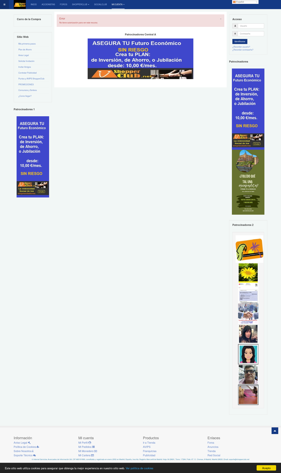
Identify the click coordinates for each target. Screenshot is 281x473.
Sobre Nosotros (23, 451)
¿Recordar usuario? (241, 46)
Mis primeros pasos (27, 43)
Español (240, 2)
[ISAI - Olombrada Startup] (248, 108)
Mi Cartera (84, 455)
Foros (63, 4)
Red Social (213, 455)
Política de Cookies (25, 447)
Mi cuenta (117, 4)
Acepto (266, 468)
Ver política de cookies (139, 468)
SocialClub (100, 4)
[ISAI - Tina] (248, 272)
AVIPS (147, 447)
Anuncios (212, 447)
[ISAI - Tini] (248, 333)
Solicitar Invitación (26, 61)
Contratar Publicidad (27, 72)
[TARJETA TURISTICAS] (249, 248)
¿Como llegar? (25, 96)
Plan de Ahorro (25, 49)
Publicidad (149, 455)
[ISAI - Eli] (248, 313)
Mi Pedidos (85, 447)
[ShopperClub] (20, 4)
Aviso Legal (23, 55)
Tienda (211, 451)
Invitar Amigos (24, 66)
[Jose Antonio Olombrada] (33, 156)
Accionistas (48, 4)
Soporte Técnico (23, 455)
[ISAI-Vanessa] (248, 293)
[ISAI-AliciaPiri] (248, 394)
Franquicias (149, 451)
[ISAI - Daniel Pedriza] (248, 374)
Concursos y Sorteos (27, 90)
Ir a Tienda (149, 442)
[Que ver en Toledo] (248, 182)
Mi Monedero (86, 451)
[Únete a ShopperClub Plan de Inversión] (140, 58)
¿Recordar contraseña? (242, 49)
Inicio (34, 4)
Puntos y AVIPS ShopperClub (31, 78)
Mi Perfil (83, 442)
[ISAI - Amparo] (248, 354)
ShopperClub (79, 4)
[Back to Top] (275, 430)
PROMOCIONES (26, 84)
